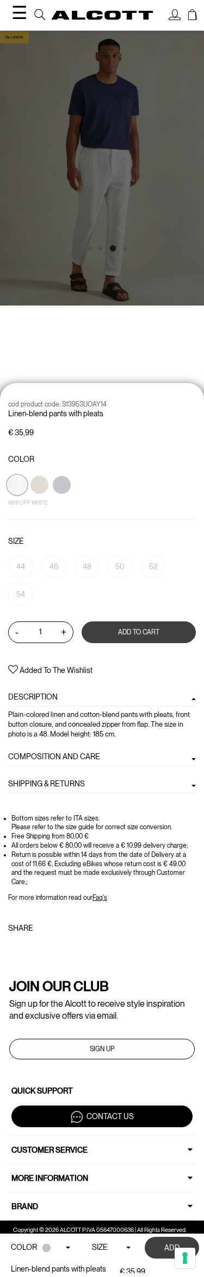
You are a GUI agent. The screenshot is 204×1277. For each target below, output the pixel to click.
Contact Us (110, 1115)
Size (16, 541)
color (21, 459)
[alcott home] (102, 15)
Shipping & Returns (46, 783)
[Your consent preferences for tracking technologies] (185, 1258)
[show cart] (193, 16)
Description (33, 696)
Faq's (99, 897)
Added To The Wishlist (55, 670)
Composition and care (54, 756)
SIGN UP (102, 1049)
